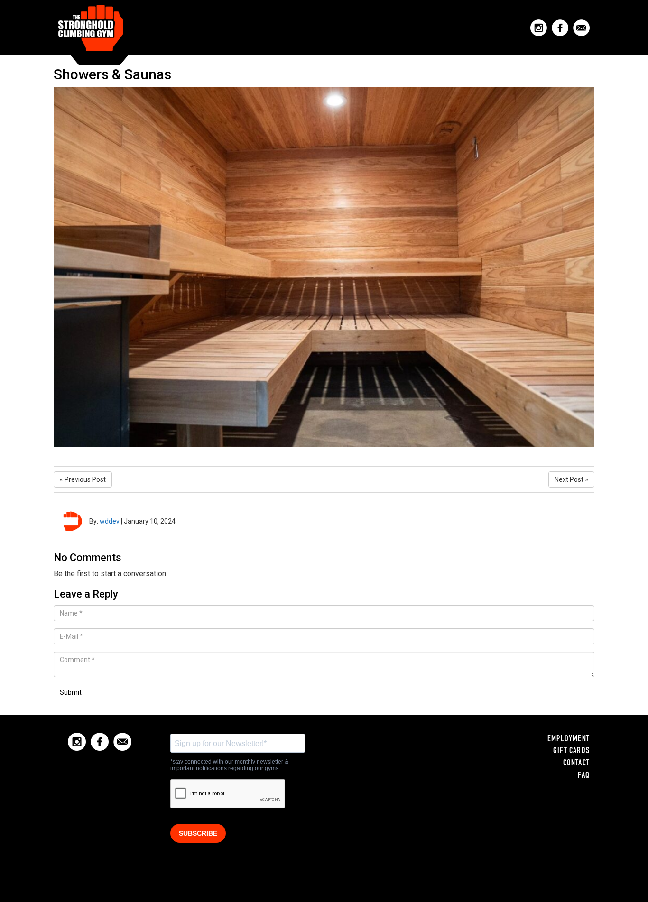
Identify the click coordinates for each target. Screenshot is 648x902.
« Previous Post (83, 479)
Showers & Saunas (112, 74)
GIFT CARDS (571, 751)
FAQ (584, 776)
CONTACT (576, 763)
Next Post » (571, 479)
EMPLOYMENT (568, 739)
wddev (110, 521)
